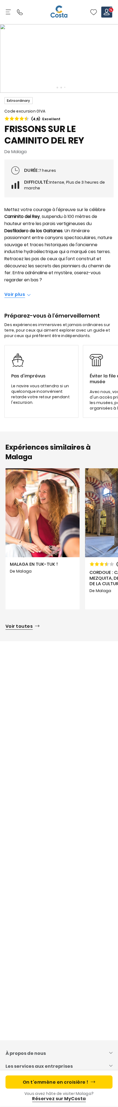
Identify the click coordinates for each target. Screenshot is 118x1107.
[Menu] (8, 12)
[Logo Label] (59, 12)
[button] (93, 12)
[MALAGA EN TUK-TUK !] (42, 538)
